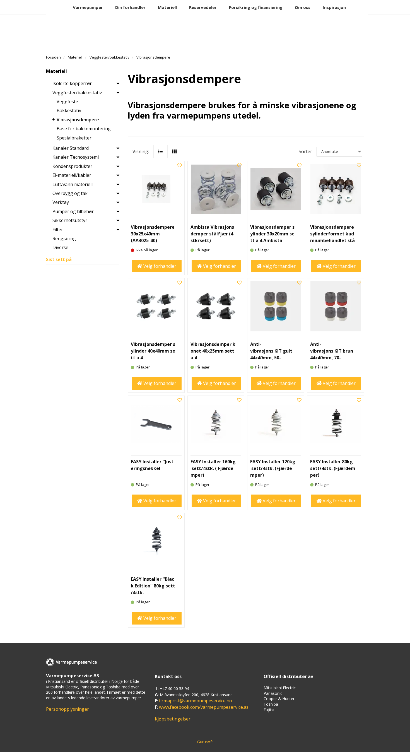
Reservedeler (203, 7)
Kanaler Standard (70, 148)
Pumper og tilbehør (73, 211)
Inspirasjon (334, 7)
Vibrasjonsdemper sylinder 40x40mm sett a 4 (153, 351)
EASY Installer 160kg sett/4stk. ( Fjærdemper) (213, 468)
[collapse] (118, 83)
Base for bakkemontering (84, 129)
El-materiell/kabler (71, 175)
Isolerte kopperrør (72, 83)
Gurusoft (205, 741)
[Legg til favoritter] (179, 165)
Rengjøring (64, 238)
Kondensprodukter (72, 166)
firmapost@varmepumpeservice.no (195, 701)
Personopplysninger (67, 709)
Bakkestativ (69, 110)
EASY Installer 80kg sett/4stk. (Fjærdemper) (332, 468)
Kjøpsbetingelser (172, 719)
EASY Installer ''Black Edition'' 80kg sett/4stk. (153, 586)
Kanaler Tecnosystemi (75, 157)
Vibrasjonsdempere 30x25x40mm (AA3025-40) (153, 234)
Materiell (167, 7)
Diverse (60, 247)
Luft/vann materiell (72, 184)
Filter (57, 229)
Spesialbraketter (74, 138)
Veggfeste (67, 101)
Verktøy (60, 202)
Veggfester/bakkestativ (77, 93)
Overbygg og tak (70, 193)
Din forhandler (130, 7)
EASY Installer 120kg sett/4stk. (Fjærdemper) (272, 468)
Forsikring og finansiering (256, 7)
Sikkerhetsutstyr (69, 220)
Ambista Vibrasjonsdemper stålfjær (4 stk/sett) (212, 234)
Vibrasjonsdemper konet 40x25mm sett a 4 (212, 351)
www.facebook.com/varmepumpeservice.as (204, 707)
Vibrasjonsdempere (78, 120)
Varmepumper (88, 7)
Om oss (302, 7)
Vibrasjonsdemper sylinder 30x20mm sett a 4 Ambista (272, 234)
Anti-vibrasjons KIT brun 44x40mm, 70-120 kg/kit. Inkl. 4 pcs (332, 357)
